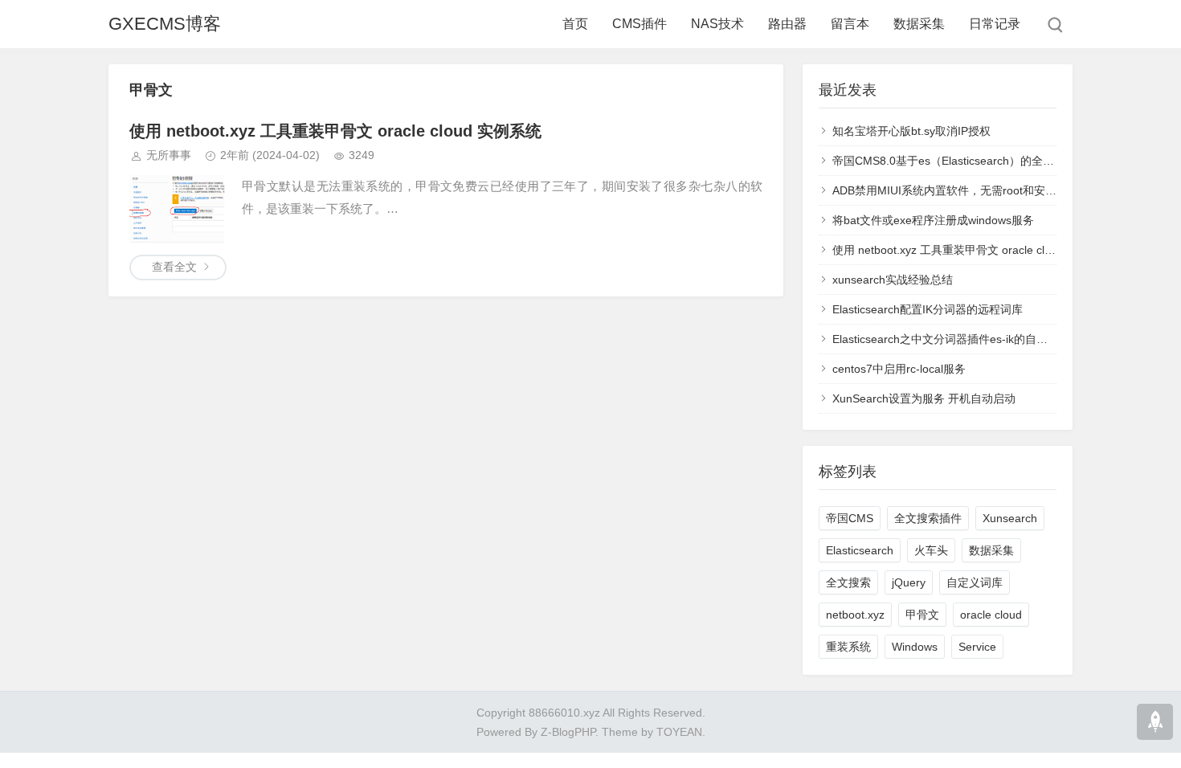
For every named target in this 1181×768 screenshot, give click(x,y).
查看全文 (174, 266)
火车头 (931, 550)
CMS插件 (639, 24)
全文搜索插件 (928, 518)
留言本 (850, 24)
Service (977, 646)
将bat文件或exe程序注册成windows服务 (933, 220)
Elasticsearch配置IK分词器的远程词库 (927, 309)
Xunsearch (1010, 518)
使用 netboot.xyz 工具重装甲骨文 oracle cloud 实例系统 (335, 131)
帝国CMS (849, 518)
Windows (915, 646)
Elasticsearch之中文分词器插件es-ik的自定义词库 (956, 339)
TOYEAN (679, 731)
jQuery (909, 582)
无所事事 (168, 155)
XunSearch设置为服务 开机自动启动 (923, 398)
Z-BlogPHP (568, 731)
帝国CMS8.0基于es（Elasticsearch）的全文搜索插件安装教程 (988, 160)
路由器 (787, 24)
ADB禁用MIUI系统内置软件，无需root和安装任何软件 (966, 190)
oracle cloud (991, 614)
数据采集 (919, 24)
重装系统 (848, 646)
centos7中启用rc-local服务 (899, 368)
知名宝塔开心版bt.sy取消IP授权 (911, 131)
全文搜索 (848, 582)
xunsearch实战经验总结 (892, 279)
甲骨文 (922, 614)
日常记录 (994, 24)
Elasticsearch (859, 550)
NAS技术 (717, 24)
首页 (575, 24)
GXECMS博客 (164, 24)
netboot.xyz (855, 614)
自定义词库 (974, 582)
